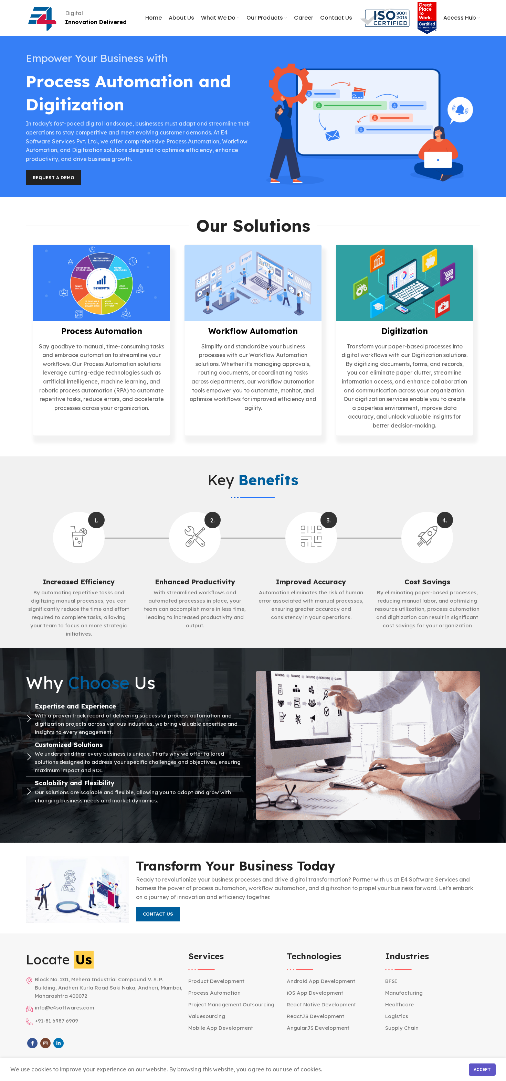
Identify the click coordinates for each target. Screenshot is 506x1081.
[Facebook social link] (32, 1043)
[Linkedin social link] (58, 1043)
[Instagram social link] (45, 1043)
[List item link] (235, 981)
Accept (482, 1069)
